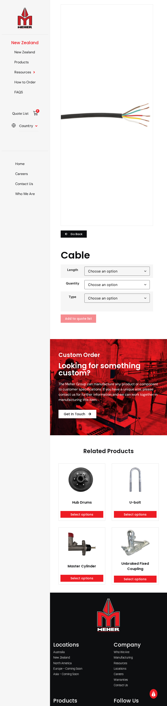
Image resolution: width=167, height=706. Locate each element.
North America (62, 663)
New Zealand (24, 52)
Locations (120, 668)
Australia (59, 652)
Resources (22, 72)
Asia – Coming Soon (66, 674)
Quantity (72, 283)
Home (20, 163)
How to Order (25, 82)
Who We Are (25, 194)
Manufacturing (123, 657)
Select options (81, 514)
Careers (21, 173)
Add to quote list (78, 318)
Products (21, 62)
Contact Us (24, 184)
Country (26, 125)
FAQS (18, 92)
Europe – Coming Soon (67, 668)
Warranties (121, 679)
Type (72, 296)
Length (72, 269)
